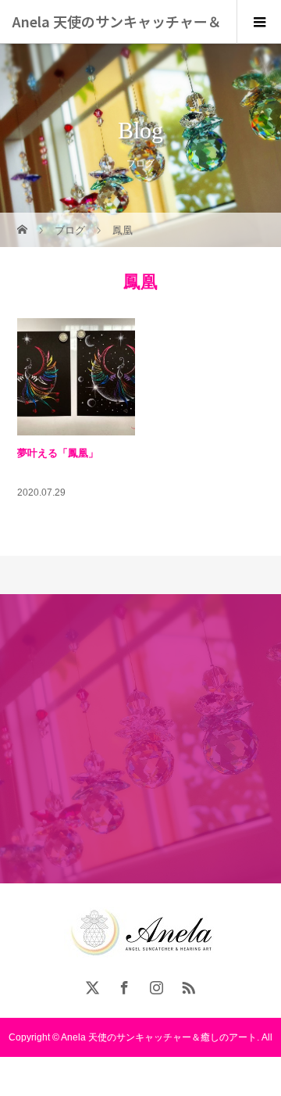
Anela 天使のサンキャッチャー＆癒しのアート (117, 42)
